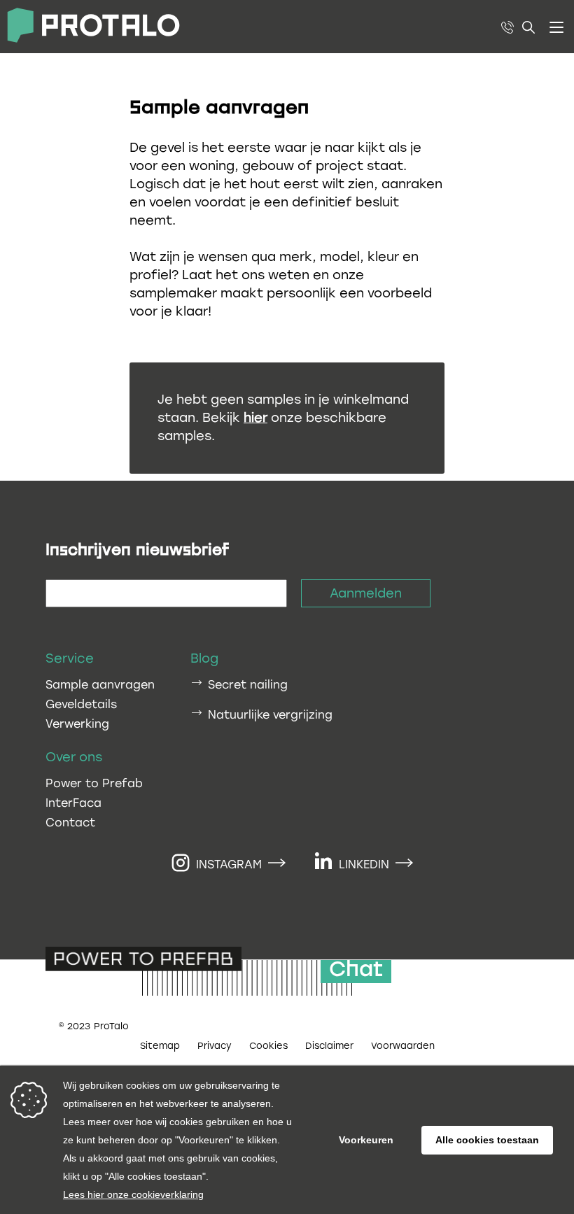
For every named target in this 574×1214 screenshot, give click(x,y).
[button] (556, 27)
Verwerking (77, 723)
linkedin (364, 864)
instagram (229, 864)
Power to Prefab (94, 783)
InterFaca (74, 803)
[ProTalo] (90, 27)
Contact (70, 822)
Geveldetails (81, 704)
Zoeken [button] (528, 27)
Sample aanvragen (100, 684)
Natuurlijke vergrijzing (270, 714)
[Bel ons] (507, 27)
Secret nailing (248, 684)
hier (255, 417)
